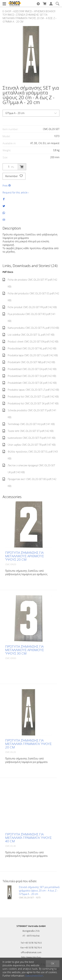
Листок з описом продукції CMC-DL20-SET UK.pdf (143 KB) (31, 469)
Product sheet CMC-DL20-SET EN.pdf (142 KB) (33, 341)
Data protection (34, 975)
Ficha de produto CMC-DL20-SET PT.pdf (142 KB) (32, 283)
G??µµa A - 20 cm (13, 21)
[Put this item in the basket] (21, 167)
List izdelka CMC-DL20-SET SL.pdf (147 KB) (31, 334)
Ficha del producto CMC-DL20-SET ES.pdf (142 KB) (33, 297)
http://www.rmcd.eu (31, 957)
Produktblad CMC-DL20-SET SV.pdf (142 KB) (32, 376)
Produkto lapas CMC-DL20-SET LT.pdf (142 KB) (33, 389)
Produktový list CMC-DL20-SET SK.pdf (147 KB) (33, 403)
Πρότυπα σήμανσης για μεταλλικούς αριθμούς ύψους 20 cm (24, 556)
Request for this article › (16, 192)
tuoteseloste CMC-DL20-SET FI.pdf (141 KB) (31, 437)
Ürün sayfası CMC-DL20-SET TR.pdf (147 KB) (31, 444)
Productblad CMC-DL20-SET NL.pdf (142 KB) (32, 348)
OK (52, 963)
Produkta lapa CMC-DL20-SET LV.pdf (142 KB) (33, 355)
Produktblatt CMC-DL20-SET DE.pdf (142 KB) (32, 382)
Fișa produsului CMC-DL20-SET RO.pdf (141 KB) (31, 317)
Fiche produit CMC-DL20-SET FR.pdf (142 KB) (32, 307)
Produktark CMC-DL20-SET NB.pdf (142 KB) (31, 362)
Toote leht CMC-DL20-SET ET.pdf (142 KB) (30, 431)
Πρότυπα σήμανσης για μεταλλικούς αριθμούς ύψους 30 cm (24, 650)
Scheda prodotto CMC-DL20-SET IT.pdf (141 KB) (32, 414)
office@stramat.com (31, 952)
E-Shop (7, 11)
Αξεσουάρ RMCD (22, 11)
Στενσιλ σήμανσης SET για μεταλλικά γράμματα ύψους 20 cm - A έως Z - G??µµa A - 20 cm (39, 890)
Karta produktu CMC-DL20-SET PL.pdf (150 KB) (33, 327)
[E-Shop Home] (14, 3)
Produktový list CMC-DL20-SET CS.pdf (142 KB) (33, 396)
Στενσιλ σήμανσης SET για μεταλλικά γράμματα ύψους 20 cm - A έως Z (29, 16)
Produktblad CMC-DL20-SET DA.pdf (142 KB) (32, 369)
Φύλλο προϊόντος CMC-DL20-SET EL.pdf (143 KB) (33, 455)
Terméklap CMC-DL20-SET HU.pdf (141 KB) (31, 424)
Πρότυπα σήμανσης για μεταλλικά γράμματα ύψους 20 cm (28, 743)
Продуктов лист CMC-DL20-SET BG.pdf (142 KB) (32, 482)
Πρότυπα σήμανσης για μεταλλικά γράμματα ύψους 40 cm (28, 837)
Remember (11, 176)
